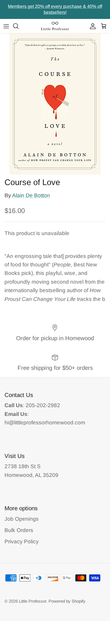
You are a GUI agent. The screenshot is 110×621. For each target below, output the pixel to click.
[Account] (91, 26)
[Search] (18, 26)
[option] (55, 104)
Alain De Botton (31, 195)
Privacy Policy (22, 541)
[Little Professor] (55, 26)
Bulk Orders (19, 530)
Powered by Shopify (67, 601)
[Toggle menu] (6, 26)
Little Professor (32, 601)
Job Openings (22, 519)
